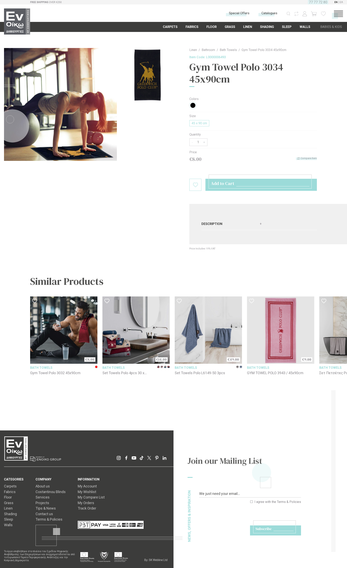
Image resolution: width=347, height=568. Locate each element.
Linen (193, 50)
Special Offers (239, 13)
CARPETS (170, 27)
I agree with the (277, 502)
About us (43, 486)
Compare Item (308, 158)
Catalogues (269, 13)
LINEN (247, 27)
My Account (87, 486)
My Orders (86, 503)
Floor (8, 497)
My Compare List (91, 497)
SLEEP (287, 27)
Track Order (87, 508)
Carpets (10, 486)
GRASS (230, 27)
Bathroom (208, 50)
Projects (42, 503)
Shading (10, 514)
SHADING (267, 27)
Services (43, 497)
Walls (8, 525)
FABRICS (192, 27)
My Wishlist (87, 492)
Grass (8, 503)
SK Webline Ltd (158, 560)
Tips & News (46, 508)
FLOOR (211, 27)
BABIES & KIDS (331, 27)
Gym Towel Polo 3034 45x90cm (264, 50)
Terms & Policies (289, 502)
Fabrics (10, 492)
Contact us (44, 514)
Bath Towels (228, 50)
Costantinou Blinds (51, 492)
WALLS (305, 27)
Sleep (8, 519)
